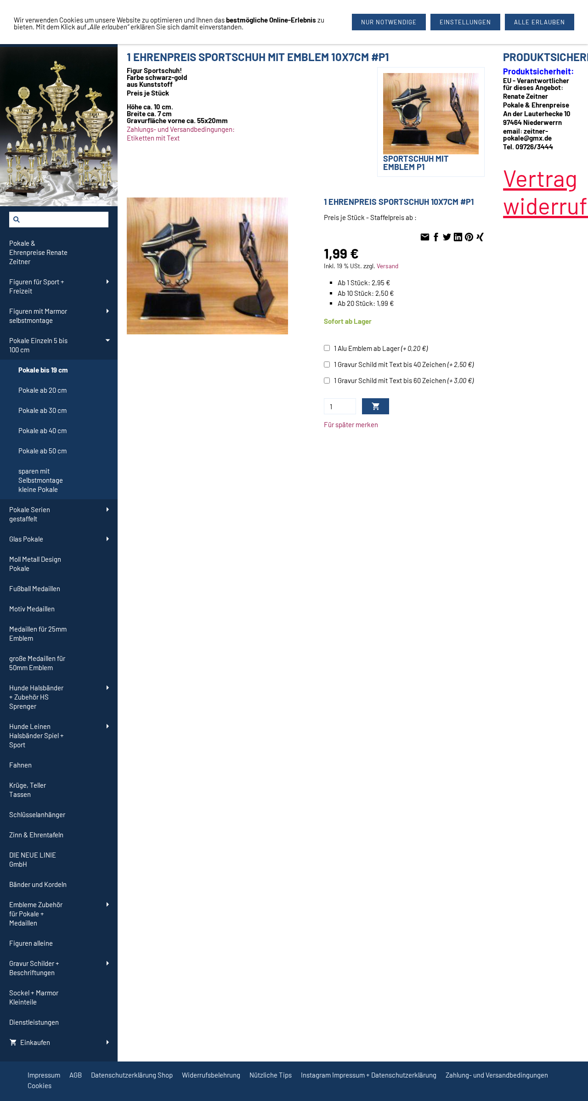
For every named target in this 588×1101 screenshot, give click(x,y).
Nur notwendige (389, 22)
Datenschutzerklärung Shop (132, 1075)
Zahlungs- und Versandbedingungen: (181, 129)
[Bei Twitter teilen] (447, 237)
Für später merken (351, 424)
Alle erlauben (539, 22)
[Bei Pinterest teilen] (469, 237)
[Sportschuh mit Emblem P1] (207, 266)
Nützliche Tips (270, 1075)
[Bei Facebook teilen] (436, 237)
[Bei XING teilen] (480, 237)
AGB (75, 1075)
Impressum (44, 1075)
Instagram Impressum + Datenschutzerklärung (368, 1075)
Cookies (39, 1085)
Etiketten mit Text (153, 138)
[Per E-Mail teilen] (425, 237)
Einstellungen (465, 22)
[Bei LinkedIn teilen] (458, 237)
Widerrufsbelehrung (211, 1075)
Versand (387, 266)
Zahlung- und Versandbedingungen (497, 1075)
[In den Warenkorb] (375, 406)
